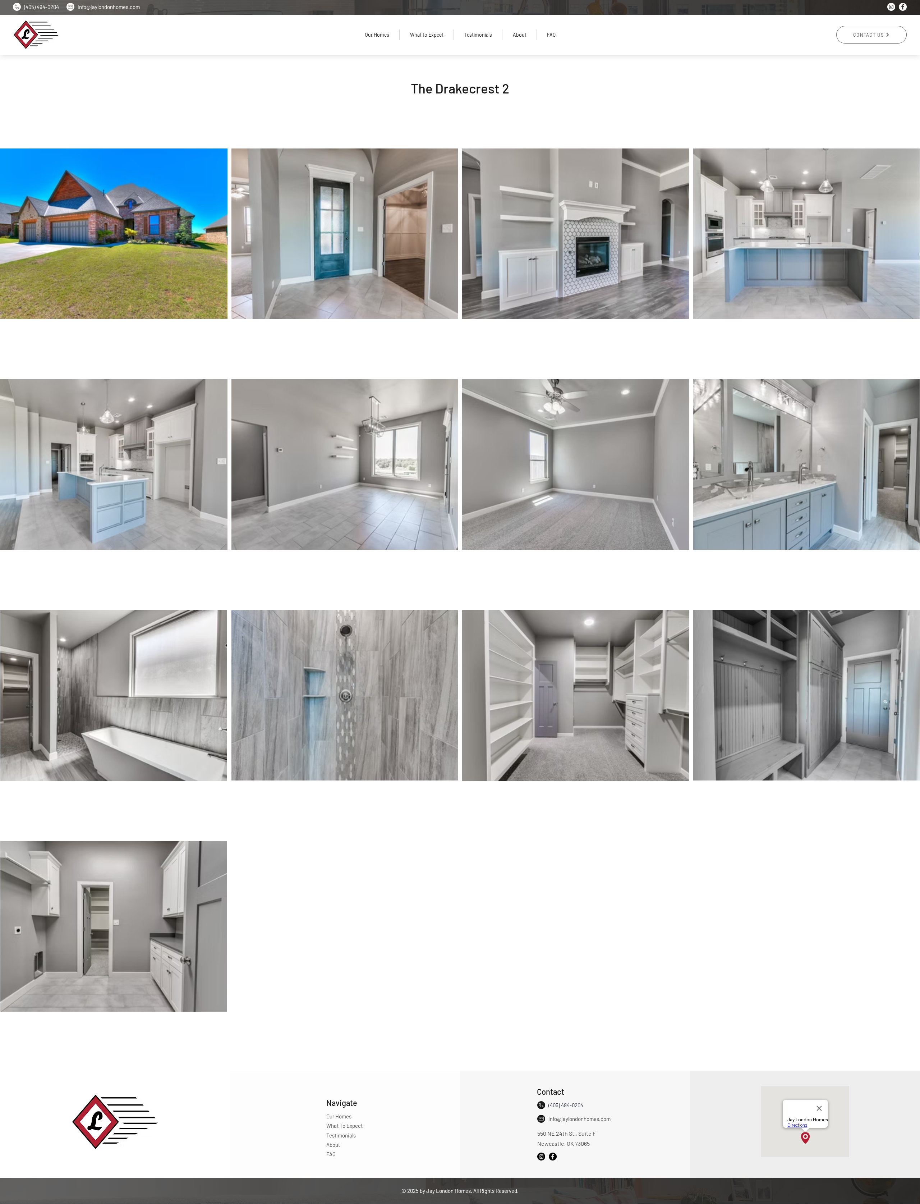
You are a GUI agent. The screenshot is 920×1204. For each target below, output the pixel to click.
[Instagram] (891, 7)
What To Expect (344, 1125)
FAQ (331, 1154)
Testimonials (341, 1135)
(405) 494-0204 (41, 7)
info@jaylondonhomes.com (579, 1119)
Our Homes (338, 1116)
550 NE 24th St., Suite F (566, 1133)
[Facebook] (903, 7)
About (333, 1144)
